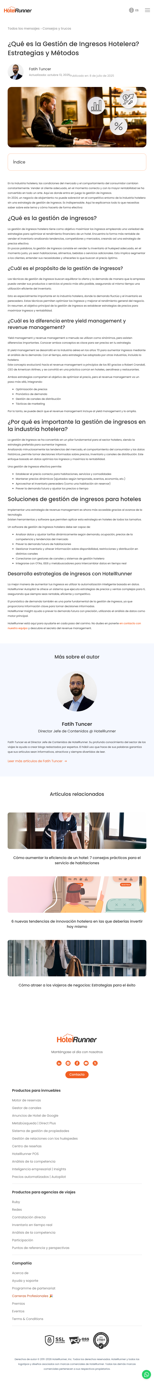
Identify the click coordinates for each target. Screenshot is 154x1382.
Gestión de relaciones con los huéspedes (45, 1138)
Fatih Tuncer (40, 69)
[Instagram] (68, 1063)
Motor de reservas (26, 1100)
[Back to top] (146, 1363)
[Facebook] (77, 1063)
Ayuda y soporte (25, 1280)
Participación (22, 1240)
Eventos (18, 1311)
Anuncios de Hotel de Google (35, 1115)
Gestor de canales (26, 1108)
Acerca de (20, 1273)
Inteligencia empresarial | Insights (39, 1169)
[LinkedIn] (59, 1063)
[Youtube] (86, 1063)
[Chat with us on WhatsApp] (146, 1374)
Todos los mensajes (24, 28)
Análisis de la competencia (33, 1161)
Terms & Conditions (27, 1319)
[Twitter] (95, 1063)
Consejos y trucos (57, 28)
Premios (18, 1303)
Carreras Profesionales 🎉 (32, 1296)
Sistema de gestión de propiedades (40, 1131)
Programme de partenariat (33, 1288)
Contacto (77, 1074)
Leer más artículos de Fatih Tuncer (35, 761)
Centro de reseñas (27, 1146)
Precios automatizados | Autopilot (39, 1176)
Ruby (16, 1202)
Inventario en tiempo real (32, 1225)
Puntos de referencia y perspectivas (40, 1248)
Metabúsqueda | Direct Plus (34, 1123)
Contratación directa (29, 1217)
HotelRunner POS (25, 1153)
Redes (17, 1209)
